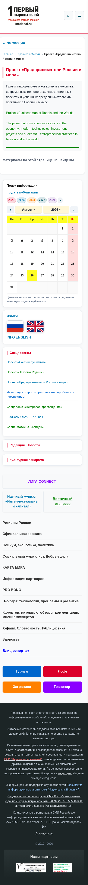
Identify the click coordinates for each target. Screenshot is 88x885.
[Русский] (15, 326)
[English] (35, 326)
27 (42, 275)
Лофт (62, 671)
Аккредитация (44, 833)
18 (22, 263)
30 (72, 275)
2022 (42, 200)
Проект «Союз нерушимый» (26, 362)
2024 (22, 200)
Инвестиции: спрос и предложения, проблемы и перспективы (40, 394)
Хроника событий (29, 54)
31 (11, 287)
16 (72, 252)
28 (52, 275)
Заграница (22, 687)
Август (27, 209)
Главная (8, 54)
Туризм (22, 671)
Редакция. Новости (25, 445)
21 (52, 263)
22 (62, 263)
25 (22, 275)
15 (62, 252)
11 (22, 252)
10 (11, 252)
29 (62, 275)
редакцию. (65, 773)
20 (42, 263)
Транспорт (63, 687)
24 (11, 275)
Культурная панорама (27, 460)
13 (42, 252)
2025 (11, 200)
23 (72, 263)
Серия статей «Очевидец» (25, 427)
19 (32, 263)
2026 (54, 209)
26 (32, 275)
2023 (32, 200)
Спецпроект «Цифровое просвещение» (34, 406)
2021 (52, 200)
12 (32, 252)
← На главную (14, 43)
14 (52, 252)
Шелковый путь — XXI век (25, 417)
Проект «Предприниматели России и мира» (37, 382)
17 (11, 263)
